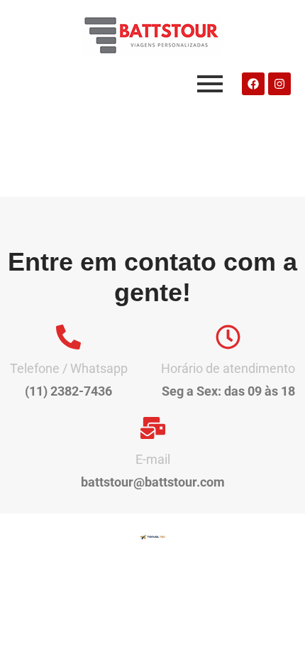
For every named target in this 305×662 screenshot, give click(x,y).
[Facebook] (253, 83)
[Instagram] (279, 83)
